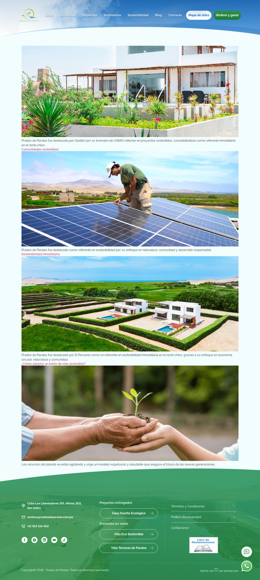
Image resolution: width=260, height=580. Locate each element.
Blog (158, 15)
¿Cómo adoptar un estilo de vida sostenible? (53, 364)
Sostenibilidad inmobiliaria (41, 254)
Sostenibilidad (138, 15)
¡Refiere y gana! (227, 15)
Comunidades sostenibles (40, 149)
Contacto (175, 15)
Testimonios (112, 15)
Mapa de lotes (198, 15)
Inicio (49, 15)
